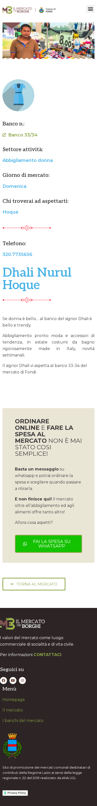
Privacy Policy (16, 793)
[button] (90, 9)
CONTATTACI (47, 654)
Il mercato (12, 710)
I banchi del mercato (23, 720)
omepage (15, 699)
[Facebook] (3, 680)
